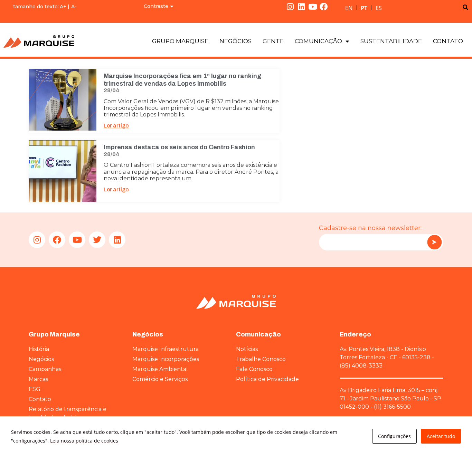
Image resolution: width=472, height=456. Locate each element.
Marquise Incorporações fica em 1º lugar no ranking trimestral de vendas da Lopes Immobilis (182, 80)
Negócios (235, 41)
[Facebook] (323, 6)
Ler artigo (116, 126)
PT (364, 8)
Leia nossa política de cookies (84, 440)
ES (379, 8)
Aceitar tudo (441, 436)
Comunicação (318, 41)
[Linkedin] (301, 6)
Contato (448, 41)
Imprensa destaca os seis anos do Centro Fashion (179, 147)
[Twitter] (97, 239)
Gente (273, 41)
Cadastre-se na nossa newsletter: (370, 228)
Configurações (394, 436)
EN (348, 8)
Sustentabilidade (391, 41)
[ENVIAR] (434, 242)
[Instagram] (290, 6)
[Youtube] (312, 6)
